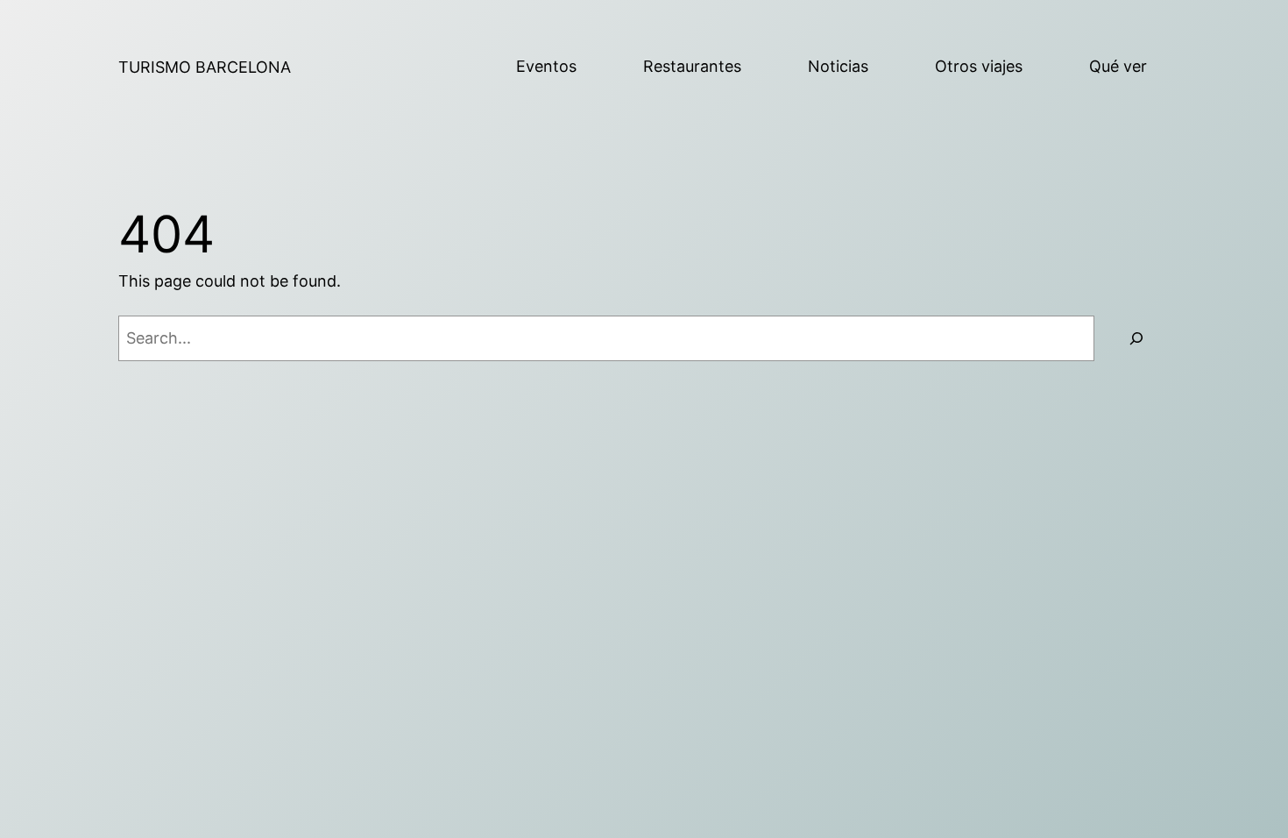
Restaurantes (692, 66)
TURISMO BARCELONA (204, 67)
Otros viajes (979, 66)
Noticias (838, 66)
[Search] (1136, 338)
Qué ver (1118, 66)
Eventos (546, 66)
